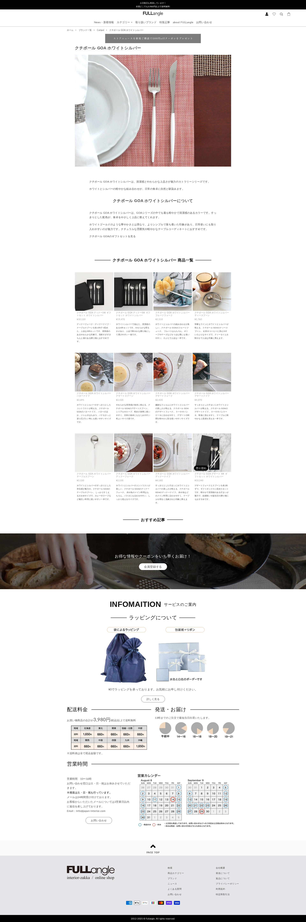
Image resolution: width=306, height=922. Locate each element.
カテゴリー (123, 22)
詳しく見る (153, 698)
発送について (223, 873)
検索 (170, 867)
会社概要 (220, 867)
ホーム (70, 30)
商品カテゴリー (176, 873)
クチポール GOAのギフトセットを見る (112, 236)
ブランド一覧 (85, 30)
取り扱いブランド (146, 22)
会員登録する (153, 566)
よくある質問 (175, 889)
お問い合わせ (204, 22)
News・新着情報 (104, 22)
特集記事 (164, 22)
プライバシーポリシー (227, 883)
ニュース (172, 883)
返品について (223, 878)
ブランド (172, 878)
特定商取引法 (223, 894)
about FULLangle (183, 22)
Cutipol (101, 30)
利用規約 (220, 889)
